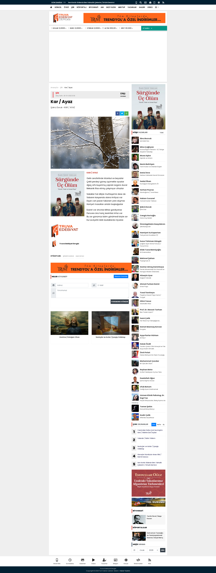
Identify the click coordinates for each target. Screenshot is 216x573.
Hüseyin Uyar (146, 275)
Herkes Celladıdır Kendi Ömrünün (152, 175)
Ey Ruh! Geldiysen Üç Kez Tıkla (151, 372)
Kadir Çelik (145, 415)
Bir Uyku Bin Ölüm (146, 363)
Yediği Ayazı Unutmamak (149, 389)
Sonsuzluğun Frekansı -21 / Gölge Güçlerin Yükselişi (152, 150)
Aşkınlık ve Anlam (146, 158)
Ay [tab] (163, 424)
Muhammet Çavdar (149, 361)
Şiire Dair (143, 209)
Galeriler (82, 564)
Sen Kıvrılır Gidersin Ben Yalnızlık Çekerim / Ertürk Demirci (91, 2)
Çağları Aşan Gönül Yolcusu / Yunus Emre (150, 245)
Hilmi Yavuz (145, 301)
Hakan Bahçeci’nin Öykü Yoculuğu (152, 355)
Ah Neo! (143, 338)
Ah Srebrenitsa (145, 252)
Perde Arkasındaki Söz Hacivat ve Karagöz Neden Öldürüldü (152, 270)
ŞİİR (72, 7)
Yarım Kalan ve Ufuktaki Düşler (151, 167)
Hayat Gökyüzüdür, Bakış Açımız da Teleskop (148, 401)
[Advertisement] (108, 50)
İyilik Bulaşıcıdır (145, 227)
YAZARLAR (132, 7)
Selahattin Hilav (145, 304)
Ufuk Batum (145, 386)
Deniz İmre (145, 172)
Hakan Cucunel (147, 198)
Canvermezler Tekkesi (148, 201)
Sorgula (143, 329)
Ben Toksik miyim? (146, 312)
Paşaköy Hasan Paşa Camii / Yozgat (150, 296)
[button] (157, 7)
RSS (149, 564)
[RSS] (163, 2)
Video (93, 564)
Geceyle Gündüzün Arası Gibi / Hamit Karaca (147, 456)
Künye (126, 564)
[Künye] (159, 2)
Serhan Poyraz (147, 190)
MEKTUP (121, 7)
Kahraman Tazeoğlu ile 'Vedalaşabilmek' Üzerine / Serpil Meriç (155, 535)
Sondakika (70, 564)
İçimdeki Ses (144, 141)
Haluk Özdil (145, 344)
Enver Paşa (144, 286)
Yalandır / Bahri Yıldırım (144, 439)
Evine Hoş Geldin (146, 218)
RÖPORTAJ (81, 7)
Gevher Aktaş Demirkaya (152, 267)
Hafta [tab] (159, 424)
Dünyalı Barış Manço (147, 409)
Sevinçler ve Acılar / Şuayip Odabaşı (146, 447)
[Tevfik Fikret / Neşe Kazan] (139, 519)
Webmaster (138, 564)
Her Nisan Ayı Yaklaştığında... (150, 321)
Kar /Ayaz (80, 256)
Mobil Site (56, 564)
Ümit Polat (145, 352)
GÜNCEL (58, 7)
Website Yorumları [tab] (121, 276)
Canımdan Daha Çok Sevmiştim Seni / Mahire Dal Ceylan (148, 431)
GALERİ (142, 7)
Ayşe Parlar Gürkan (149, 335)
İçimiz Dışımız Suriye (147, 381)
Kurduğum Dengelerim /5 (149, 184)
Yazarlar (104, 564)
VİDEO (150, 7)
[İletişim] (145, 2)
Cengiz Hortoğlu (148, 215)
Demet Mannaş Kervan (151, 327)
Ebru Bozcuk (146, 138)
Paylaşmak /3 (145, 261)
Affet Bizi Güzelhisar (147, 418)
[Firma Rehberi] (150, 2)
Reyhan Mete (146, 369)
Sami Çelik (145, 318)
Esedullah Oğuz (147, 378)
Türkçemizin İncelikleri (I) (149, 235)
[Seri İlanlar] (154, 2)
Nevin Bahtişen (147, 164)
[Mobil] (136, 2)
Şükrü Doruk (68, 256)
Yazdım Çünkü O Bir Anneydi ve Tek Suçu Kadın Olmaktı (152, 347)
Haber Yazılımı (125, 571)
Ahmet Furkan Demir (150, 284)
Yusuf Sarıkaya (147, 292)
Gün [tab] (153, 424)
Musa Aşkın (145, 155)
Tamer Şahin (146, 406)
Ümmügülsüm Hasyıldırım (152, 224)
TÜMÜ (162, 133)
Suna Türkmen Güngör (151, 241)
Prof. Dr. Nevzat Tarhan (151, 309)
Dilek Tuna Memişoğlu (150, 249)
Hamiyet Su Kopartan (150, 232)
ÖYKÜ (66, 7)
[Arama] (140, 2)
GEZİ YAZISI (111, 7)
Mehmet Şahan (147, 258)
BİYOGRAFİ (93, 7)
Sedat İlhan (145, 181)
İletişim (115, 564)
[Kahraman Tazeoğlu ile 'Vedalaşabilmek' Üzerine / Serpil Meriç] (139, 536)
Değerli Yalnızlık (145, 278)
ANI (102, 7)
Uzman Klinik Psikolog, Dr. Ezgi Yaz (152, 396)
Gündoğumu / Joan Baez (149, 192)
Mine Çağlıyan (147, 147)
